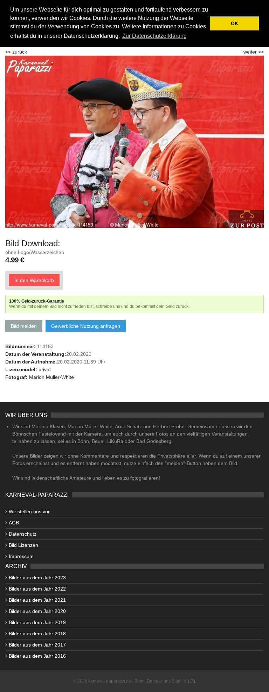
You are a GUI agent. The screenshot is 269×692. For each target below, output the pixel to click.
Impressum (21, 556)
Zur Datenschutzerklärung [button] (154, 36)
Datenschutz (22, 534)
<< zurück (16, 52)
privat (45, 369)
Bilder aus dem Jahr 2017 (37, 645)
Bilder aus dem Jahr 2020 (37, 611)
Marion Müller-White (51, 377)
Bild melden (24, 326)
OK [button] (234, 23)
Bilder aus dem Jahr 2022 (37, 589)
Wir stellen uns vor (29, 511)
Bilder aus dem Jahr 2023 (37, 577)
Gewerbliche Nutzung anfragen (85, 326)
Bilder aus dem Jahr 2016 (37, 656)
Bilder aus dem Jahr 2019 (37, 622)
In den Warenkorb (34, 280)
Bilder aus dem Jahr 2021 (37, 600)
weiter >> (253, 52)
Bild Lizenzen (23, 545)
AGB (14, 522)
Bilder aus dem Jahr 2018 (37, 633)
